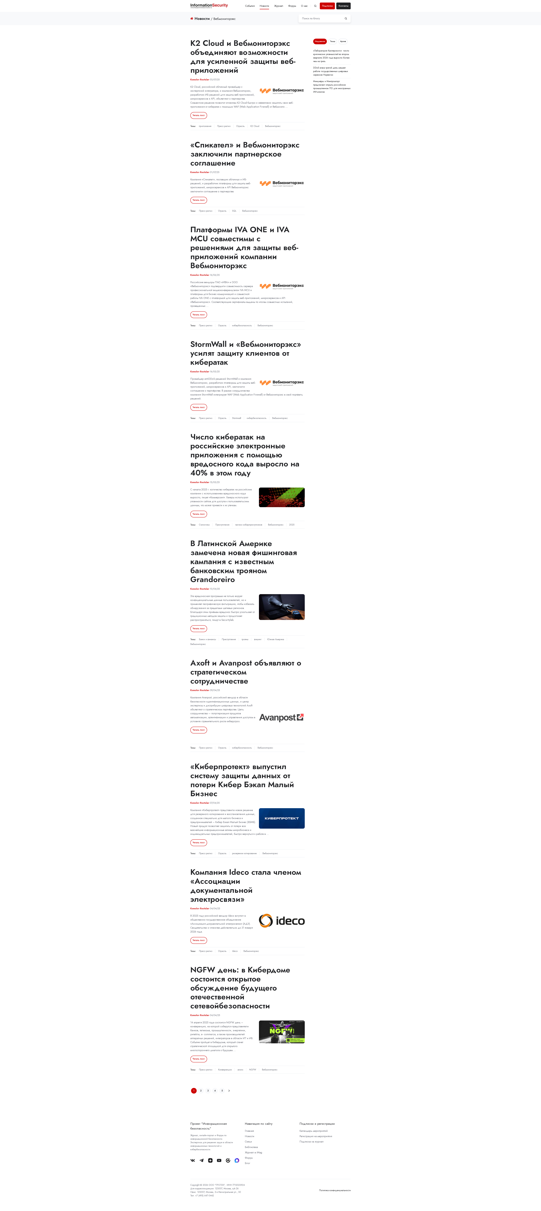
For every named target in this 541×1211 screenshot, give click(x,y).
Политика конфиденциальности (335, 1190)
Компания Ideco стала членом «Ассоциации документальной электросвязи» (245, 885)
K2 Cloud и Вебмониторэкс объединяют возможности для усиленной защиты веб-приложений (243, 56)
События (250, 6)
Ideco (235, 951)
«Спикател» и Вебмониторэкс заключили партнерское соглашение (245, 153)
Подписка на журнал (312, 1141)
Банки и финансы (207, 639)
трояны (245, 639)
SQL (234, 210)
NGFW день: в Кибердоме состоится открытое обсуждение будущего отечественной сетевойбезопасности (240, 987)
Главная (249, 1131)
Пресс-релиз (223, 126)
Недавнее (320, 41)
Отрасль (240, 126)
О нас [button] (304, 6)
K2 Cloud (254, 126)
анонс (240, 1069)
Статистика (204, 524)
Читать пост (199, 115)
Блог (247, 1163)
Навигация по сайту (258, 1123)
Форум (292, 6)
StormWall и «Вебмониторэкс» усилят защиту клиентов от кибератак (245, 353)
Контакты (343, 5)
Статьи (248, 1141)
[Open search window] (315, 6)
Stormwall (236, 418)
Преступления (222, 524)
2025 (291, 524)
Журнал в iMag (253, 1152)
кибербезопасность (242, 325)
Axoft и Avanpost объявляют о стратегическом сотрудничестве (245, 672)
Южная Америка (275, 639)
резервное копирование (244, 853)
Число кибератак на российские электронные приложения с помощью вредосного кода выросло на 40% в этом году (244, 454)
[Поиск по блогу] (345, 18)
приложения (205, 126)
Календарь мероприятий (314, 1131)
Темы (332, 41)
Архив (343, 41)
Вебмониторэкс (273, 126)
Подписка (327, 5)
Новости (264, 6)
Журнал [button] (278, 6)
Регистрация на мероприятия (316, 1136)
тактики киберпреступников (248, 524)
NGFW (252, 1069)
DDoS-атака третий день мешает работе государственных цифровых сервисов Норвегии (330, 71)
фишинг (257, 639)
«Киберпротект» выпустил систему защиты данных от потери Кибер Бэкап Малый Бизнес (242, 780)
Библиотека (251, 1147)
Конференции (225, 1069)
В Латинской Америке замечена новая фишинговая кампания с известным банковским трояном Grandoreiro (243, 561)
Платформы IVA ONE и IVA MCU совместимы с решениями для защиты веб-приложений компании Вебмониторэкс (244, 247)
